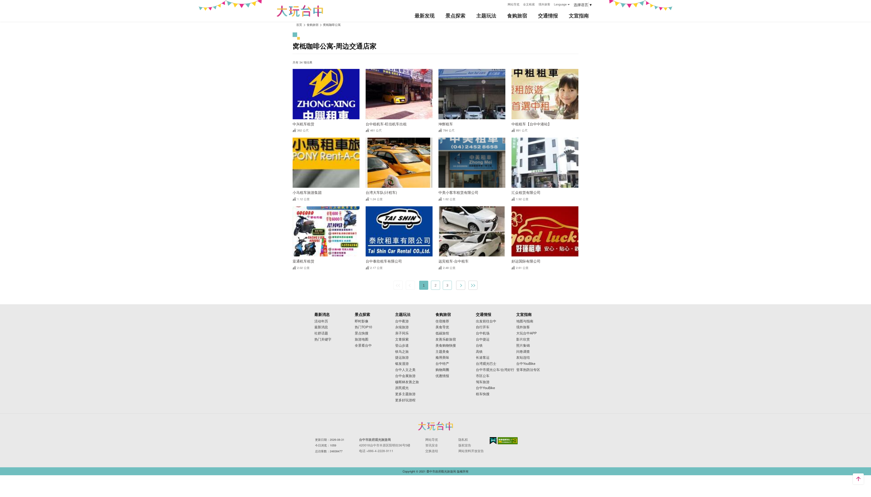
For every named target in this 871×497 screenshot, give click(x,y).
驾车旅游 (482, 382)
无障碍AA (508, 440)
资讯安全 (431, 445)
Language (560, 4)
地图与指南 (524, 321)
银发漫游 (402, 363)
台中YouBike (485, 388)
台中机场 (482, 333)
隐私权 (463, 439)
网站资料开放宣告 (471, 450)
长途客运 (482, 357)
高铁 (479, 351)
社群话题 (321, 333)
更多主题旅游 (405, 394)
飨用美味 (442, 357)
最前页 (398, 285)
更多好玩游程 (405, 400)
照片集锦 (523, 345)
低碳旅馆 (442, 333)
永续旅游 (402, 327)
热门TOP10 (363, 327)
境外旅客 (544, 4)
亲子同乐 (402, 333)
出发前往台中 (486, 321)
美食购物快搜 (446, 345)
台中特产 (442, 363)
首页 (299, 24)
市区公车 (482, 376)
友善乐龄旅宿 (446, 339)
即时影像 (361, 321)
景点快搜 (361, 333)
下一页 (460, 285)
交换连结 (431, 450)
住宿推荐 (442, 321)
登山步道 (402, 345)
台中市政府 (435, 426)
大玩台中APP (526, 333)
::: (502, 4)
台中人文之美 (405, 370)
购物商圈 (442, 370)
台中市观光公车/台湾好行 (495, 370)
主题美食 (442, 351)
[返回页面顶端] (858, 478)
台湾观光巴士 (486, 363)
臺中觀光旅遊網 (300, 11)
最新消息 (321, 327)
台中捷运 (482, 339)
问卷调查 (523, 351)
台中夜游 (402, 321)
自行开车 (482, 327)
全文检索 (529, 4)
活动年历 (321, 321)
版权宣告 (464, 445)
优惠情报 (442, 376)
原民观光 (402, 388)
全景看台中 (363, 345)
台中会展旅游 (405, 376)
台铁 (479, 345)
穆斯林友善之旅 (407, 382)
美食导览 (442, 327)
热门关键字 (322, 339)
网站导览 (513, 4)
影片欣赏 (523, 339)
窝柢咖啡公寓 (332, 24)
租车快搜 (482, 394)
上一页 (410, 285)
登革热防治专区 (528, 370)
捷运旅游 (402, 357)
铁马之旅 (402, 351)
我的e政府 (493, 440)
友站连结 (523, 357)
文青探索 (402, 339)
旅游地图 (361, 339)
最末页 (472, 285)
